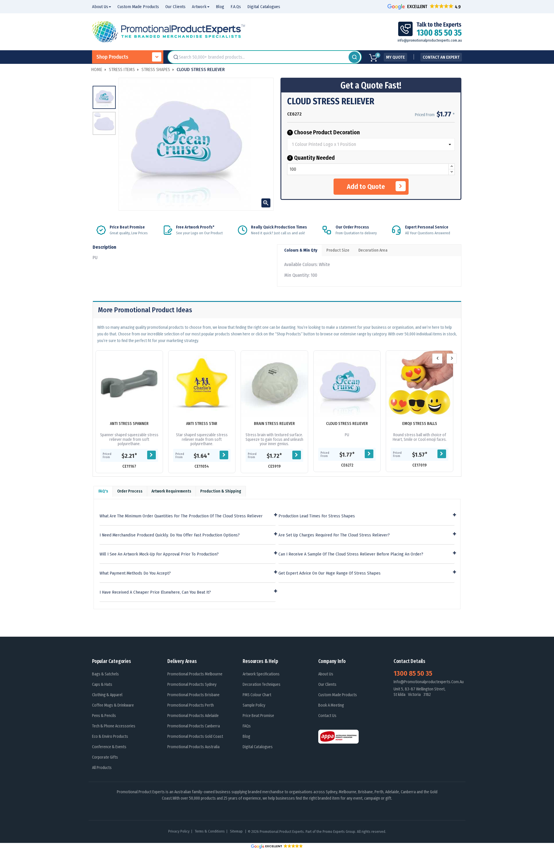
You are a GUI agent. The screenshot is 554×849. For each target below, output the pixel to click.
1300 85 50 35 (413, 673)
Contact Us (327, 715)
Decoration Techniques (261, 684)
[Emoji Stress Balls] (419, 384)
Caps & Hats (102, 684)
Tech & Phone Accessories (113, 726)
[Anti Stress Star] (202, 384)
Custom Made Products (337, 694)
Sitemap (237, 831)
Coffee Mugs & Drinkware (113, 705)
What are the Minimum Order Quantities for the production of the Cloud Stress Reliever (181, 516)
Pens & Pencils (104, 715)
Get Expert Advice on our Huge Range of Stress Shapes (329, 573)
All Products (102, 767)
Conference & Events (109, 746)
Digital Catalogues (258, 746)
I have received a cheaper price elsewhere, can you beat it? (155, 592)
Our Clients (327, 684)
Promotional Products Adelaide (193, 715)
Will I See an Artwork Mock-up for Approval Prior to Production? (159, 554)
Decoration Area (373, 250)
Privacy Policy (179, 831)
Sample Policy (254, 705)
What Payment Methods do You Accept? (135, 573)
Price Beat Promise (258, 715)
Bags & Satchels (105, 674)
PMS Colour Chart (257, 694)
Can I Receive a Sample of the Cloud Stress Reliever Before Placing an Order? (350, 554)
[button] (425, 6)
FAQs (247, 726)
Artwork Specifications (261, 674)
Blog (246, 736)
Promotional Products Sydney (191, 684)
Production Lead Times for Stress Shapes (316, 516)
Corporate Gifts (105, 757)
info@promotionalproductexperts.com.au (430, 40)
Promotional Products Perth (190, 705)
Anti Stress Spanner (129, 423)
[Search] (354, 57)
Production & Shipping (220, 491)
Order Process (130, 491)
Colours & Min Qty (300, 250)
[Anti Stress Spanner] (129, 384)
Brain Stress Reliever (274, 423)
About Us (325, 674)
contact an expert (441, 57)
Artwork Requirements (171, 491)
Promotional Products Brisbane (193, 694)
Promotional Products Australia (193, 746)
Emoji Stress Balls (419, 423)
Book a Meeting (331, 705)
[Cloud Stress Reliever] (347, 384)
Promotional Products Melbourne (194, 674)
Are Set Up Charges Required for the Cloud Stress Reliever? (334, 535)
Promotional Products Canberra (193, 726)
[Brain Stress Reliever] (274, 384)
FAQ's (103, 491)
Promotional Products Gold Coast (195, 736)
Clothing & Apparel (107, 694)
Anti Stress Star (201, 423)
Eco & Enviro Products (110, 736)
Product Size (337, 250)
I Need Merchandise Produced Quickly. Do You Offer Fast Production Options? (170, 535)
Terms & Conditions (210, 831)
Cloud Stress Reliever (347, 423)
